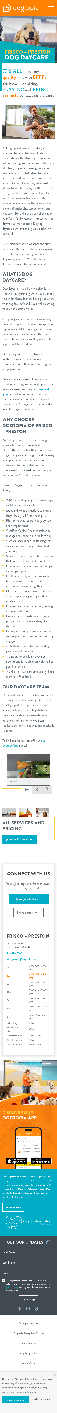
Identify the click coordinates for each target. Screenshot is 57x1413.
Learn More (12, 1207)
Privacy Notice (29, 1343)
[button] (37, 790)
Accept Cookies (15, 1400)
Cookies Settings (41, 1399)
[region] (28, 1392)
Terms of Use (28, 1363)
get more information (19, 839)
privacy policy (12, 1287)
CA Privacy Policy (28, 1353)
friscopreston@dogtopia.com (21, 959)
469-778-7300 (14, 953)
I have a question (27, 912)
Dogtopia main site (28, 1323)
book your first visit (28, 899)
